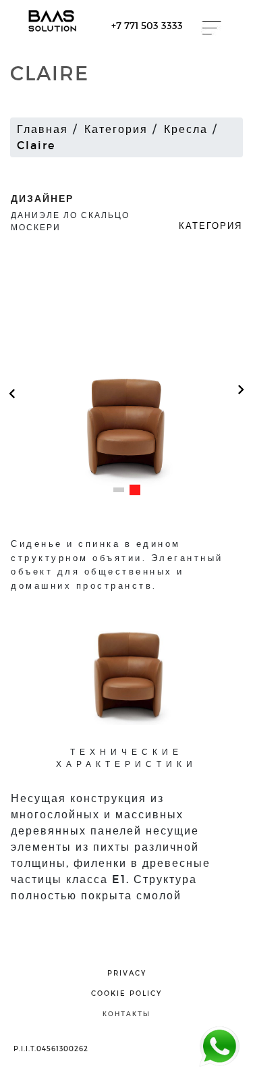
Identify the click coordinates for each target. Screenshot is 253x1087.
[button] (118, 489)
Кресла (186, 128)
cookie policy (126, 993)
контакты (126, 1013)
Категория (116, 128)
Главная (42, 128)
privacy (126, 973)
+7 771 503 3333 (147, 25)
